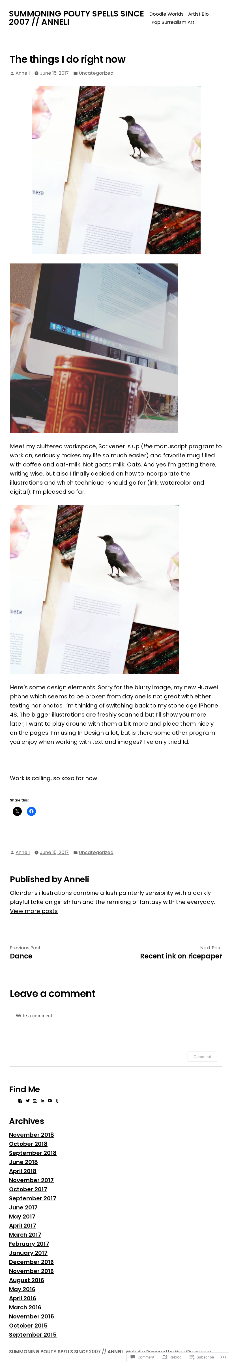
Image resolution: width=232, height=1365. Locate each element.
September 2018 (33, 1153)
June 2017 (23, 1207)
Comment (202, 1056)
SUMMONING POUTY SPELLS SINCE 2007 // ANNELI (76, 18)
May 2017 (22, 1216)
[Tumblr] (57, 1100)
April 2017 (22, 1226)
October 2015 (28, 1326)
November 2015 (31, 1316)
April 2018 (22, 1171)
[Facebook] (20, 1100)
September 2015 (33, 1335)
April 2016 (22, 1298)
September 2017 (32, 1198)
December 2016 (31, 1262)
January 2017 (28, 1253)
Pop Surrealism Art (173, 22)
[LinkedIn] (42, 1100)
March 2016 (25, 1307)
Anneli (23, 73)
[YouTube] (50, 1100)
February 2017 (29, 1244)
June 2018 (23, 1162)
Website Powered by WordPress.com (168, 1352)
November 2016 (31, 1271)
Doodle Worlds (166, 14)
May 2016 (22, 1289)
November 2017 (31, 1180)
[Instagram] (35, 1100)
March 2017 (25, 1235)
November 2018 (31, 1135)
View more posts (34, 911)
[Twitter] (27, 1100)
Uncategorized (96, 73)
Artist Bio (198, 14)
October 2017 (28, 1189)
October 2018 (28, 1144)
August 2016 (26, 1280)
